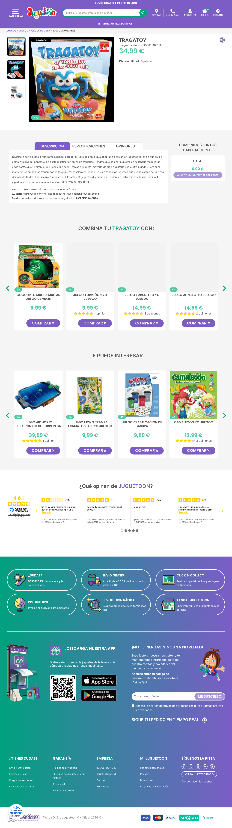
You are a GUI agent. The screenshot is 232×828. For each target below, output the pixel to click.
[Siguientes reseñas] (222, 511)
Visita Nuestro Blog (199, 774)
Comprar (43, 323)
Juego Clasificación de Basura (142, 424)
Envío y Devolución (20, 767)
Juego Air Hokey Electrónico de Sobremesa (38, 424)
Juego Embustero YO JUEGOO (90, 297)
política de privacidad (163, 705)
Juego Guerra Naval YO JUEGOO (194, 297)
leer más (46, 512)
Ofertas (101, 780)
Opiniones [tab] (125, 146)
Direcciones (147, 780)
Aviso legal (59, 784)
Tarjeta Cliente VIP (107, 773)
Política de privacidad (65, 767)
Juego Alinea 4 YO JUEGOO (142, 295)
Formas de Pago (18, 773)
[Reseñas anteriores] (36, 511)
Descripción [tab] (52, 146)
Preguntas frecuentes (21, 780)
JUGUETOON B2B (106, 767)
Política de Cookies (63, 790)
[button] (222, 40)
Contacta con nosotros (22, 786)
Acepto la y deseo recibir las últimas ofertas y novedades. (179, 708)
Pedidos (144, 773)
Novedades (103, 786)
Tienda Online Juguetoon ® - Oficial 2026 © (72, 817)
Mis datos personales (152, 767)
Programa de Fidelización (154, 786)
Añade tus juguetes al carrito (197, 175)
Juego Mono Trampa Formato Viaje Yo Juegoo (90, 424)
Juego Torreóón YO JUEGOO (38, 297)
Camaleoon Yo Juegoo (193, 422)
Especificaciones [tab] (88, 146)
